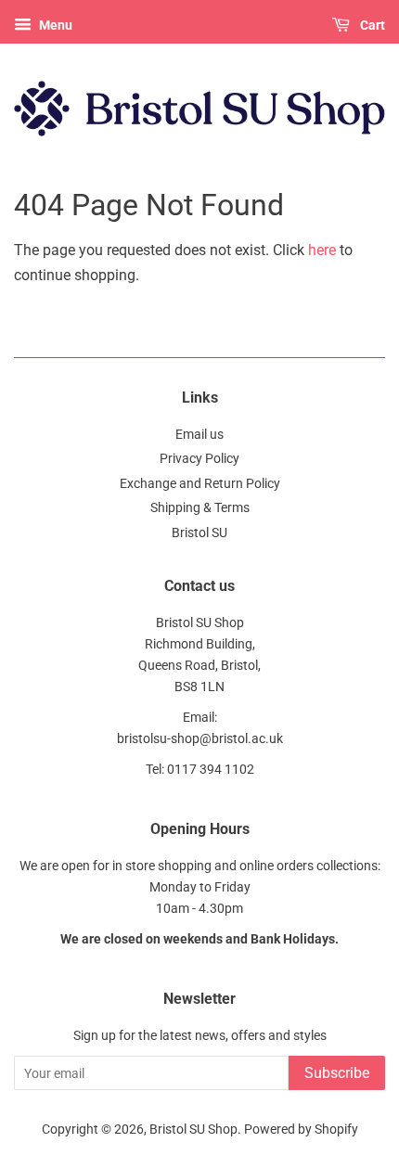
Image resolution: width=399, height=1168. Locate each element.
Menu (54, 25)
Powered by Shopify (301, 1129)
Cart (371, 25)
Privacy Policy (199, 458)
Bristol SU (199, 532)
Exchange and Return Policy (200, 483)
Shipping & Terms (200, 507)
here (322, 250)
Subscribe (336, 1073)
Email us (199, 434)
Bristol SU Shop (193, 1129)
